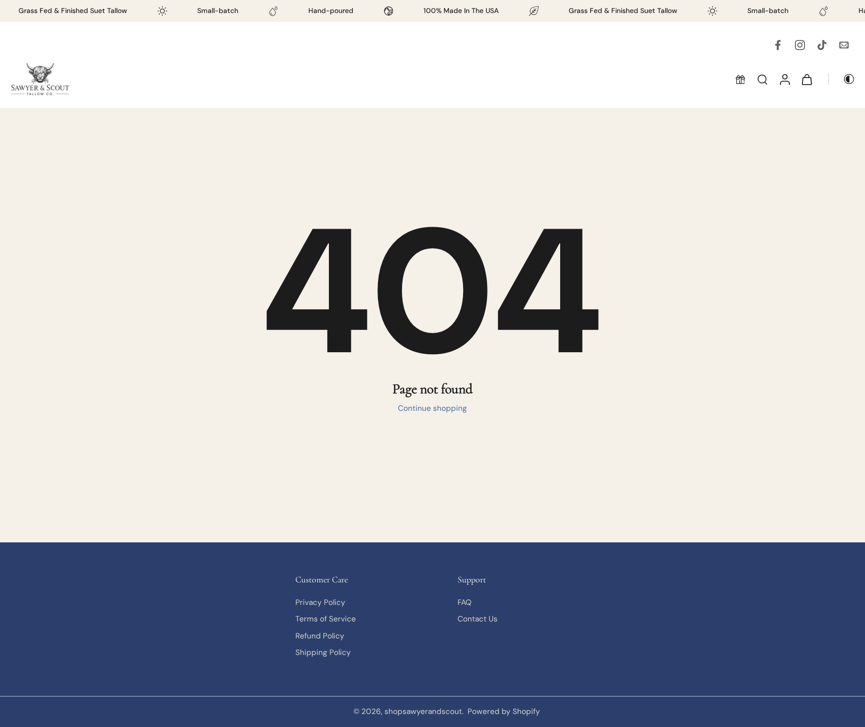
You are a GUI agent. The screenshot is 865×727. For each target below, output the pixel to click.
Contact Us (478, 619)
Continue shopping (432, 408)
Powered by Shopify (504, 711)
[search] (762, 79)
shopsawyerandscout (423, 711)
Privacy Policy (320, 602)
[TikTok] (822, 45)
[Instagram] (800, 45)
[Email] (844, 45)
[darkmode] (842, 79)
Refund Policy (319, 635)
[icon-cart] (806, 79)
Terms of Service (325, 619)
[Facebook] (778, 45)
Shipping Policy (323, 652)
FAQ (465, 602)
